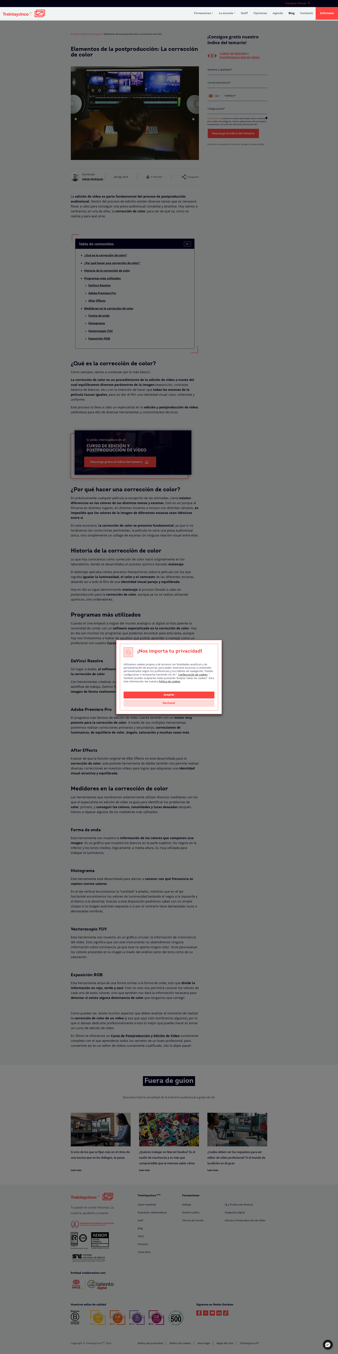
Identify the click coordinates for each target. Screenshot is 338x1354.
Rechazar (169, 703)
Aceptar (169, 694)
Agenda (278, 13)
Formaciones (202, 13)
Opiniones (260, 13)
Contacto (306, 13)
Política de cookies (169, 681)
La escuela (226, 13)
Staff (244, 13)
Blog (292, 13)
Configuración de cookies (193, 674)
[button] (328, 1345)
